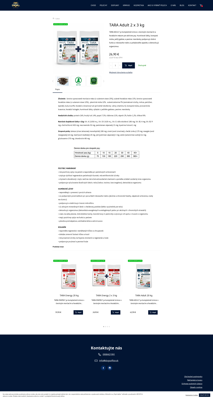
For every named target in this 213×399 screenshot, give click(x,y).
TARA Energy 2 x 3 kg (106, 295)
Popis (57, 89)
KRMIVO (126, 5)
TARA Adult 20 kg (143, 295)
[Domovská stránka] (53, 18)
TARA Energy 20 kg (69, 295)
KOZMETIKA (139, 5)
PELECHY (103, 5)
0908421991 (109, 354)
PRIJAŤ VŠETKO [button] (204, 395)
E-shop (58, 18)
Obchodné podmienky (193, 376)
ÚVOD (93, 5)
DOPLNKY (115, 5)
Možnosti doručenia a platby (120, 72)
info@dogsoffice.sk (108, 360)
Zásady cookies (196, 387)
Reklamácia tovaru (194, 380)
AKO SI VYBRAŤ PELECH (157, 5)
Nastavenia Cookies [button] (192, 395)
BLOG (182, 5)
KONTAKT (192, 5)
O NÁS (173, 5)
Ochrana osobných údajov (192, 383)
